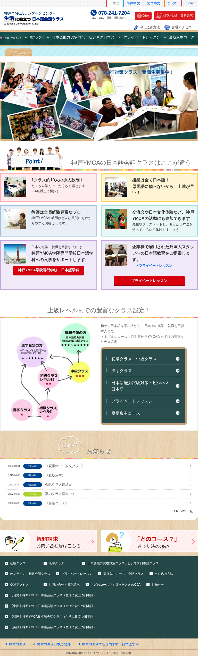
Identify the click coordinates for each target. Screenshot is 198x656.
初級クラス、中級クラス (134, 359)
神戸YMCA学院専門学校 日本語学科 (48, 270)
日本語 (114, 3)
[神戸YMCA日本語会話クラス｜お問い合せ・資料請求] (48, 541)
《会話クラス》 (57, 503)
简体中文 (133, 3)
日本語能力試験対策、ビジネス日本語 (83, 37)
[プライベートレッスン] (116, 255)
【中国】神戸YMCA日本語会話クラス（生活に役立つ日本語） (53, 606)
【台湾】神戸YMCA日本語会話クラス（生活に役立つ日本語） (53, 595)
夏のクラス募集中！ (60, 494)
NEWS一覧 (184, 511)
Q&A (146, 15)
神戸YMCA (17, 644)
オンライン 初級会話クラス (30, 573)
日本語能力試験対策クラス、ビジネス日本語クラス (123, 563)
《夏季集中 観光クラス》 (65, 466)
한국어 (172, 3)
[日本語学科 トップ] (15, 254)
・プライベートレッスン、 (156, 265)
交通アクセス (181, 27)
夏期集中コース (182, 37)
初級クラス (18, 563)
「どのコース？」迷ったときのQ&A (116, 584)
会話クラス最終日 (58, 484)
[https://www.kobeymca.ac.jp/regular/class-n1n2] (99, 101)
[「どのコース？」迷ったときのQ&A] (149, 541)
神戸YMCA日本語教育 (53, 644)
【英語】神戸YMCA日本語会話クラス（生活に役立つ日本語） (53, 627)
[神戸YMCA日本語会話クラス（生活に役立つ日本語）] (38, 18)
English (189, 3)
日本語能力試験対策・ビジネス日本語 (140, 386)
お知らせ (158, 584)
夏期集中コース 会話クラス (123, 573)
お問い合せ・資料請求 (177, 15)
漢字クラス (121, 370)
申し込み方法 (150, 27)
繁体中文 (153, 3)
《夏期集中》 (55, 475)
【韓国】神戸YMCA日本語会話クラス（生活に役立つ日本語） (53, 616)
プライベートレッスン (142, 37)
